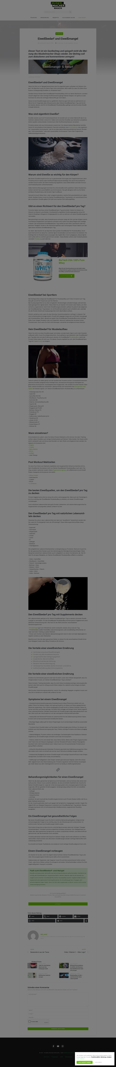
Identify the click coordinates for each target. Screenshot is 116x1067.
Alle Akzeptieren (85, 1062)
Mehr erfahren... (81, 1059)
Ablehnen (98, 1062)
